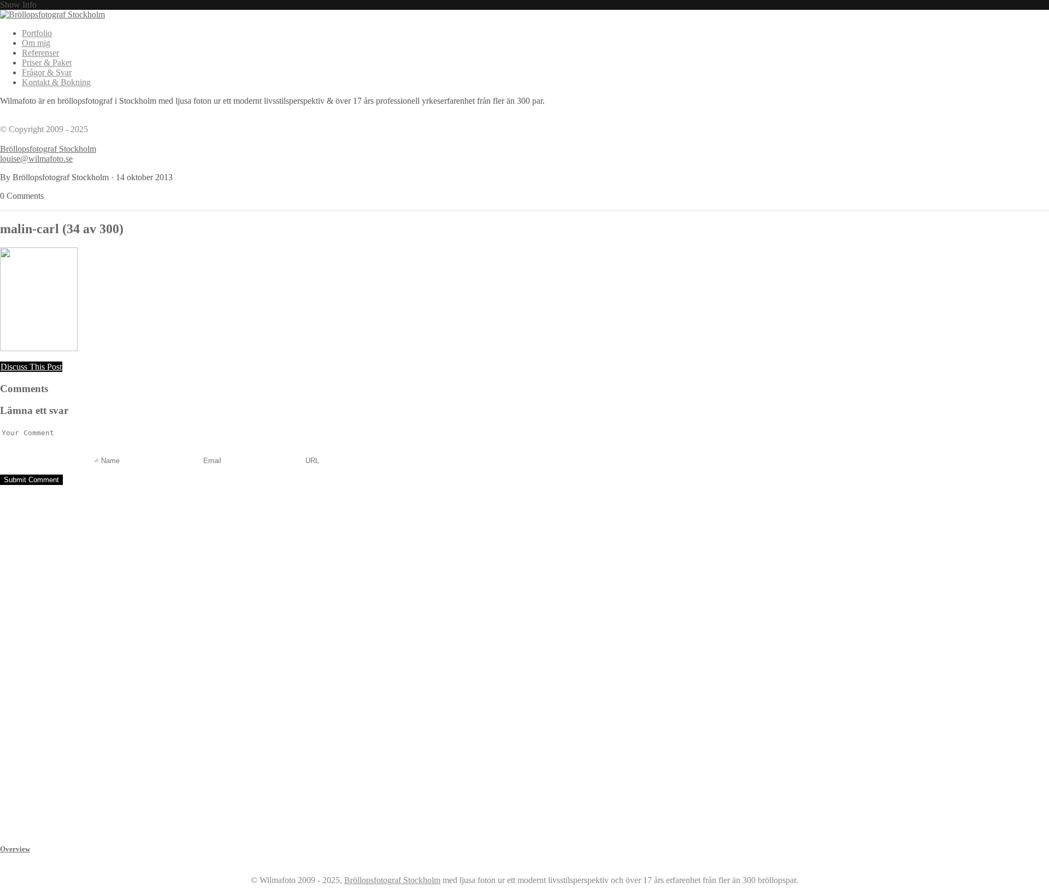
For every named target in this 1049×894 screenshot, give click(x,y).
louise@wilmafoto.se (36, 158)
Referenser (40, 52)
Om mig (36, 43)
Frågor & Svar (47, 72)
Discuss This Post (31, 366)
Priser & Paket (47, 62)
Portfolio (37, 33)
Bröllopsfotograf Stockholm (48, 148)
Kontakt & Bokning (56, 82)
